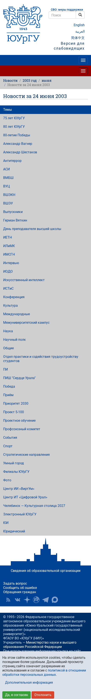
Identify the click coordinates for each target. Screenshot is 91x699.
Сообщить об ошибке (20, 588)
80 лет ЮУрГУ (14, 127)
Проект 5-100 (13, 412)
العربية (80, 31)
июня (46, 80)
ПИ (5, 369)
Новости (10, 80)
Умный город (13, 463)
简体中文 (78, 38)
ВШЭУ (8, 203)
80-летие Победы (16, 135)
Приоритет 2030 (15, 403)
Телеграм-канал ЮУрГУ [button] (45, 599)
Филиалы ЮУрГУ (16, 472)
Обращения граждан (19, 592)
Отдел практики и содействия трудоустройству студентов (40, 359)
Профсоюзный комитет (21, 429)
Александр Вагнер (17, 144)
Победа (9, 386)
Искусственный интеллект (24, 280)
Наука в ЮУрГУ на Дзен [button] (26, 599)
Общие (8, 348)
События (10, 438)
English (79, 25)
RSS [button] (8, 599)
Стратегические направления (26, 455)
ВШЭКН (9, 195)
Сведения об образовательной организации (45, 571)
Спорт (7, 446)
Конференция (14, 297)
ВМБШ (8, 178)
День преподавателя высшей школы (32, 229)
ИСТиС (8, 288)
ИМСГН (9, 254)
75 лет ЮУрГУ (14, 118)
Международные (16, 314)
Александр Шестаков (20, 152)
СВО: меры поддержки (67, 10)
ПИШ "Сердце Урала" (19, 378)
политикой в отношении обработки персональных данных (44, 672)
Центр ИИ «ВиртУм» (18, 489)
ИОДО (8, 271)
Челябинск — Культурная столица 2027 (34, 506)
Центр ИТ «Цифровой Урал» (25, 497)
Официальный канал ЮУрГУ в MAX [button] (54, 599)
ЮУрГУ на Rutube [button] (36, 599)
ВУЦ (6, 186)
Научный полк (14, 340)
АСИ (6, 169)
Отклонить (42, 695)
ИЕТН (7, 237)
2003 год (30, 80)
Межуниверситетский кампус (26, 323)
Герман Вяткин (15, 220)
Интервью (11, 263)
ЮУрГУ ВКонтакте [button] (17, 599)
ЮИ (5, 523)
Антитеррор (12, 161)
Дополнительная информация (29, 682)
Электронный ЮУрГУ (19, 514)
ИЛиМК (9, 246)
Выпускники (13, 212)
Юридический (14, 531)
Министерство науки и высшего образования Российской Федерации (39, 644)
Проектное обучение (19, 421)
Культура (10, 305)
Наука (8, 331)
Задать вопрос (15, 583)
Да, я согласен (16, 695)
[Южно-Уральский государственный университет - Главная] (23, 24)
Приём (8, 395)
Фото (7, 480)
